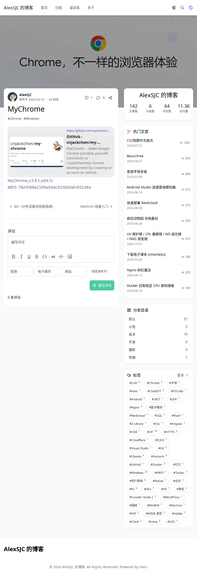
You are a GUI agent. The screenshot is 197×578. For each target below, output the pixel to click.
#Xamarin (159, 456)
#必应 (178, 480)
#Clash (135, 521)
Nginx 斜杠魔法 (139, 270)
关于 (90, 7)
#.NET (157, 399)
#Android (137, 399)
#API (134, 513)
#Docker (158, 464)
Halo (143, 567)
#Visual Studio (140, 448)
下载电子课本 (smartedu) (146, 254)
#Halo (134, 391)
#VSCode (178, 391)
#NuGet (159, 480)
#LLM (134, 382)
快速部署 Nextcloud (142, 202)
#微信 (182, 489)
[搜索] (182, 8)
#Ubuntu (136, 456)
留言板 (75, 7)
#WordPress (172, 497)
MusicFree (135, 156)
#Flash (177, 415)
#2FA (174, 399)
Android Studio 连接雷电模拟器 (151, 187)
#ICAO (161, 440)
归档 (58, 7)
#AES (149, 489)
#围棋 (134, 505)
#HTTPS (170, 431)
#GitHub (136, 464)
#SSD (172, 521)
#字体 (174, 382)
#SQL (160, 415)
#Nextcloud (138, 415)
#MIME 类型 (155, 513)
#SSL (158, 423)
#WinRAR (154, 505)
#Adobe (178, 513)
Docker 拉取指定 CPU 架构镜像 (150, 285)
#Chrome (15, 118)
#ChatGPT (156, 391)
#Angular (177, 423)
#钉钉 (178, 464)
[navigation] (31, 206)
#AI (133, 489)
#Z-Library (137, 423)
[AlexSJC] (12, 97)
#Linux (154, 521)
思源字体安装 (137, 171)
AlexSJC (25, 94)
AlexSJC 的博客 (73, 567)
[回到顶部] (186, 567)
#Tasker (180, 472)
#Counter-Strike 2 (142, 497)
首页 (44, 7)
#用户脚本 (137, 480)
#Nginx (135, 407)
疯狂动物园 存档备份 (142, 218)
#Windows (31, 118)
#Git (162, 448)
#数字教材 (157, 407)
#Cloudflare (138, 440)
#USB (134, 431)
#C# (152, 431)
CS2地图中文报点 (140, 140)
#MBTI (160, 472)
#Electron (177, 505)
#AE (165, 489)
